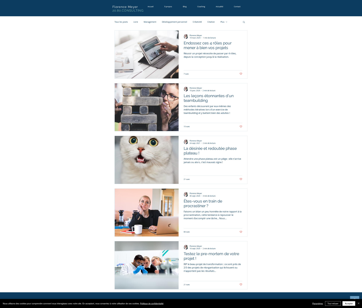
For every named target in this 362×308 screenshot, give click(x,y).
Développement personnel (174, 22)
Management (150, 22)
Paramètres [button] (317, 303)
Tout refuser (332, 303)
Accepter (349, 303)
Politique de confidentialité (151, 303)
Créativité (197, 22)
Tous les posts (121, 22)
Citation (211, 22)
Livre (135, 22)
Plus (222, 22)
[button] (203, 6)
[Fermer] (358, 303)
